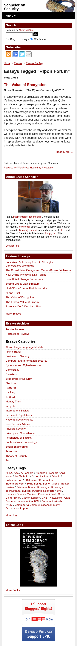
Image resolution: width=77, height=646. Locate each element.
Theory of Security (16, 455)
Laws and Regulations (19, 415)
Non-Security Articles (18, 424)
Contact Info (12, 245)
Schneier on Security (14, 7)
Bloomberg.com (15, 483)
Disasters (11, 374)
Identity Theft (13, 401)
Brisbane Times (25, 487)
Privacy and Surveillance (20, 433)
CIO (60, 494)
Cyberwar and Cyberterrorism (23, 365)
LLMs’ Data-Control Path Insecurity (26, 288)
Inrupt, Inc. (51, 233)
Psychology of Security (19, 437)
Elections (11, 383)
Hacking (10, 392)
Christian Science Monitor (21, 494)
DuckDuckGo (26, 30)
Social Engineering (17, 446)
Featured (11, 387)
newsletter (24, 226)
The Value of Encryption (25, 85)
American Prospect (47, 472)
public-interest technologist (27, 216)
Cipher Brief (13, 497)
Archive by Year (15, 329)
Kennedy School (28, 230)
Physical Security (16, 428)
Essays (25, 39)
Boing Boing (34, 483)
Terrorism (11, 451)
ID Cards (11, 396)
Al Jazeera (27, 472)
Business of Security (18, 356)
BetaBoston (46, 479)
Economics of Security (19, 378)
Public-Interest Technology (21, 442)
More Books (13, 590)
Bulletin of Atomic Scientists (38, 490)
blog (47, 223)
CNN (67, 497)
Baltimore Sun (14, 479)
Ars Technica (22, 476)
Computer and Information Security (26, 360)
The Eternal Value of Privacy (22, 301)
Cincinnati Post (47, 494)
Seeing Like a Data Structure (23, 283)
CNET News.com (52, 497)
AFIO (9, 472)
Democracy (12, 369)
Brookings (43, 487)
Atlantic (56, 476)
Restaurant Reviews (17, 333)
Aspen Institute (40, 476)
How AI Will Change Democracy (24, 279)
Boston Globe (51, 483)
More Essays (13, 313)
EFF (62, 230)
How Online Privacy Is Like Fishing (26, 274)
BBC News (30, 479)
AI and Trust (13, 292)
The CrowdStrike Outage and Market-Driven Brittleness (38, 270)
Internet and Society (17, 410)
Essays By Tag (34, 63)
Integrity (10, 406)
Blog (12, 39)
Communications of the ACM (22, 501)
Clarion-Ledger (31, 497)
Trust (9, 460)
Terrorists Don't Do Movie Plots (24, 306)
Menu (10, 15)
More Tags (12, 514)
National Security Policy (19, 419)
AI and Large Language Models (24, 347)
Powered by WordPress (16, 167)
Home (7, 63)
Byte (59, 490)
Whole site (40, 39)
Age (16, 472)
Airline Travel (13, 351)
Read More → (64, 151)
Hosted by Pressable (41, 167)
